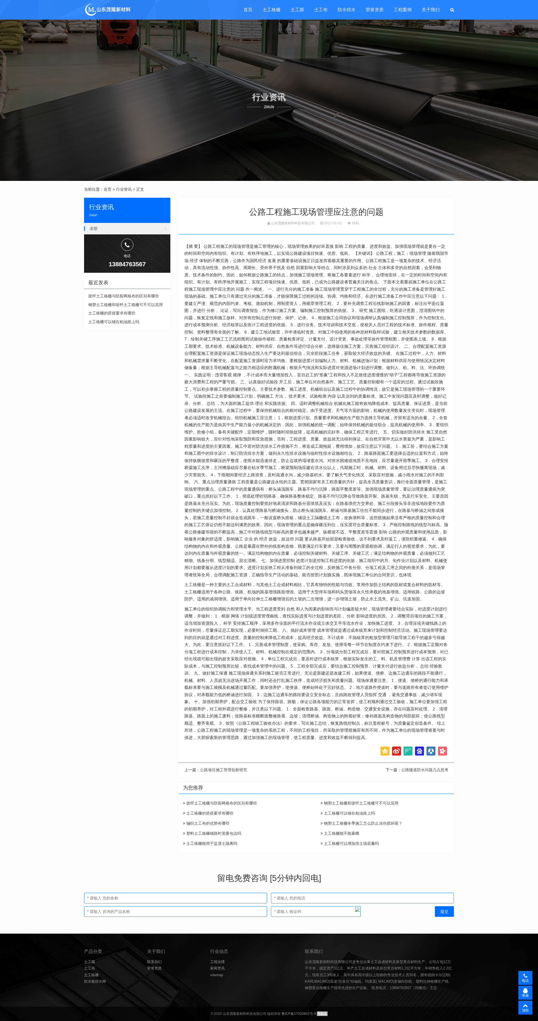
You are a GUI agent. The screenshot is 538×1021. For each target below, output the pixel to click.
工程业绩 (217, 962)
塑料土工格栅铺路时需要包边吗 (213, 833)
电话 (525, 981)
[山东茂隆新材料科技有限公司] (107, 10)
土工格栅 (271, 9)
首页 (248, 9)
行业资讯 (124, 189)
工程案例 (403, 9)
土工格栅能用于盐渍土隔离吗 (211, 843)
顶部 (525, 1010)
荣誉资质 (375, 9)
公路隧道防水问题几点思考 (424, 770)
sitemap (216, 975)
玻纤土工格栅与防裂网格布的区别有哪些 (221, 803)
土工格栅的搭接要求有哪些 (209, 813)
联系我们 (154, 962)
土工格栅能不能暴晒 (341, 833)
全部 (94, 228)
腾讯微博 (408, 751)
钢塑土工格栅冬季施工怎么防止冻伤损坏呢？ (362, 823)
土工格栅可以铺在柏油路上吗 (349, 813)
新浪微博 (396, 751)
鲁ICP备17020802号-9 (299, 1014)
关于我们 (431, 9)
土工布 (321, 9)
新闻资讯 (217, 968)
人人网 (430, 751)
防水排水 (347, 9)
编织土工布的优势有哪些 (207, 823)
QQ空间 (385, 751)
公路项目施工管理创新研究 (223, 770)
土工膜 (297, 9)
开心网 (442, 751)
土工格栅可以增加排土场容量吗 (351, 843)
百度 (419, 751)
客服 (525, 995)
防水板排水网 (95, 981)
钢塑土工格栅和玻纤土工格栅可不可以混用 (360, 803)
